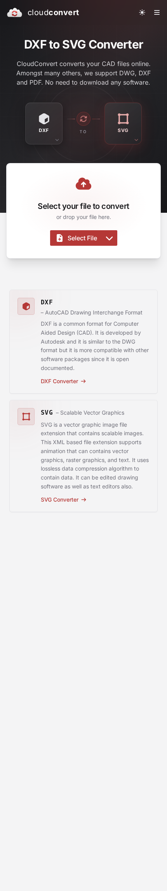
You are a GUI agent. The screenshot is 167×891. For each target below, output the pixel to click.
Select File (82, 238)
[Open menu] (157, 12)
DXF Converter (59, 381)
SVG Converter (59, 499)
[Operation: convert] (83, 119)
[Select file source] (109, 238)
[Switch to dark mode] (142, 12)
